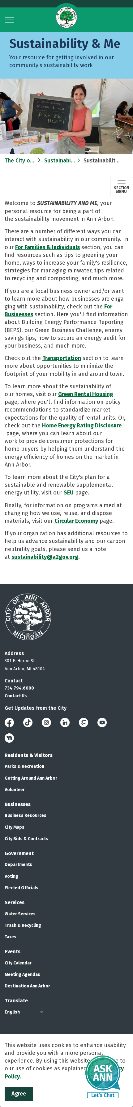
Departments (18, 864)
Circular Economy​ (76, 520)
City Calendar (18, 963)
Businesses (18, 804)
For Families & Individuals (47, 247)
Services (14, 902)
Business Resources (25, 815)
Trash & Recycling (23, 925)
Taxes (10, 937)
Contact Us (16, 696)
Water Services (20, 914)
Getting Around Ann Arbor (31, 778)
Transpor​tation (61, 358)
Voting (11, 876)
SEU (69, 492)
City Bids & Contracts (26, 838)
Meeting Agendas (22, 974)
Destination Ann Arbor (27, 986)
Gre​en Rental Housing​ (85, 394)
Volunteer (15, 789)
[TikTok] (27, 722)
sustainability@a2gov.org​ (44, 557)
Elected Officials (21, 888)
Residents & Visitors (29, 755)
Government (19, 853)
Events (12, 951)
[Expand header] (9, 19)
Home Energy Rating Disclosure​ (82, 425)
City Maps (14, 827)
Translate (16, 1001)
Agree (18, 1093)
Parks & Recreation (24, 766)
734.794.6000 (19, 688)
